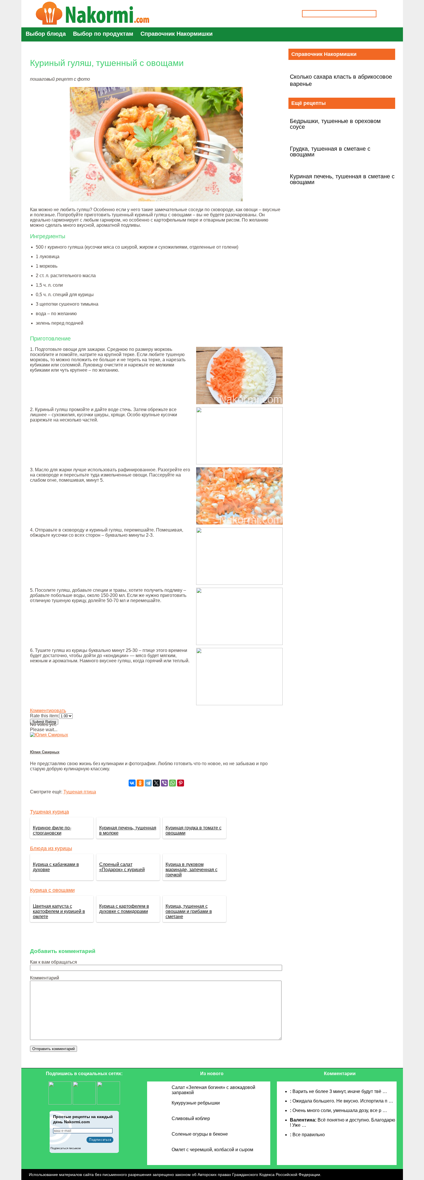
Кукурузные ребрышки (196, 1102)
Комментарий (44, 977)
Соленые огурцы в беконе (200, 1134)
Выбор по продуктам (103, 34)
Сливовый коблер (191, 1118)
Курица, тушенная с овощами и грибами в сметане (189, 911)
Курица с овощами (52, 890)
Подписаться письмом (65, 1148)
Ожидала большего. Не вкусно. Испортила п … (342, 1100)
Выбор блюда (46, 34)
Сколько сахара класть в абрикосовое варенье (341, 80)
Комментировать (48, 710)
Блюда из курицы (51, 848)
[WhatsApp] (172, 783)
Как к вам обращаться (53, 962)
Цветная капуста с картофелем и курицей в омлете (59, 911)
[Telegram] (148, 783)
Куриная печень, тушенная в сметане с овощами (342, 179)
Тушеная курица (49, 812)
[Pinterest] (180, 783)
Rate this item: (44, 715)
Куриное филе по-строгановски (52, 830)
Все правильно (308, 1134)
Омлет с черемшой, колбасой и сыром (212, 1149)
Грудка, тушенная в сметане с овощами (330, 151)
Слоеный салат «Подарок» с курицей (122, 867)
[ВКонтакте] (132, 783)
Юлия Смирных (44, 752)
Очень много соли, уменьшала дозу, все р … (339, 1110)
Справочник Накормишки (176, 34)
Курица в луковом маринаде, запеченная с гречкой (191, 869)
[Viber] (164, 783)
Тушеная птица (79, 791)
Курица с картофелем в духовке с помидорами (124, 909)
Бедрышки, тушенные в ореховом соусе (335, 124)
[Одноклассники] (140, 783)
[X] (156, 783)
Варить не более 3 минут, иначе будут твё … (339, 1091)
